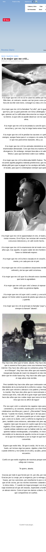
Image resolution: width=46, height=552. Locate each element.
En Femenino (32, 9)
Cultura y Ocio (32, 6)
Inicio (4, 1)
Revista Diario (7, 50)
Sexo (40, 9)
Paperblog (12, 8)
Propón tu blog (16, 1)
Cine (41, 6)
